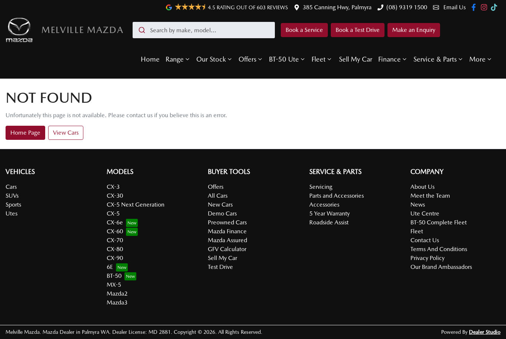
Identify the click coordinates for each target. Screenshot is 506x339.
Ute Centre (424, 213)
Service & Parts (435, 59)
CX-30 (115, 195)
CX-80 (115, 249)
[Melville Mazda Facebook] (475, 7)
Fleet (319, 59)
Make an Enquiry (413, 29)
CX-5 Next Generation (135, 204)
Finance (389, 59)
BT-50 (114, 275)
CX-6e (115, 222)
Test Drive (220, 266)
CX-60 (115, 231)
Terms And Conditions (438, 249)
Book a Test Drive (358, 29)
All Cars (217, 195)
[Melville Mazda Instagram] (485, 7)
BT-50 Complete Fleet (438, 222)
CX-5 (113, 213)
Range (175, 59)
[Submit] (141, 30)
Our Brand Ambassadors (441, 266)
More (477, 59)
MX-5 (114, 284)
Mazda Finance (227, 231)
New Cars (220, 204)
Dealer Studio (484, 332)
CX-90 (115, 257)
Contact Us (424, 240)
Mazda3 (117, 302)
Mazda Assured (227, 240)
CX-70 (115, 240)
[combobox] (204, 30)
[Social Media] (495, 7)
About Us (422, 186)
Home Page (25, 132)
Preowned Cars (227, 222)
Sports (13, 204)
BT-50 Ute (284, 59)
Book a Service (304, 29)
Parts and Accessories (336, 195)
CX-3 (113, 186)
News (417, 204)
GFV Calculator (227, 249)
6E (110, 266)
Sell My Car (355, 59)
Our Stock (211, 59)
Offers (247, 59)
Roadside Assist (329, 222)
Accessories (324, 204)
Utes (11, 213)
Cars (11, 186)
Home (150, 59)
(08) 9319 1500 (406, 7)
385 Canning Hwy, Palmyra (337, 7)
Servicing (320, 186)
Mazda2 (117, 293)
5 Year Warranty (329, 213)
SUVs (12, 195)
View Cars (66, 132)
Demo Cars (222, 213)
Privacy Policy (427, 257)
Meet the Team (430, 195)
